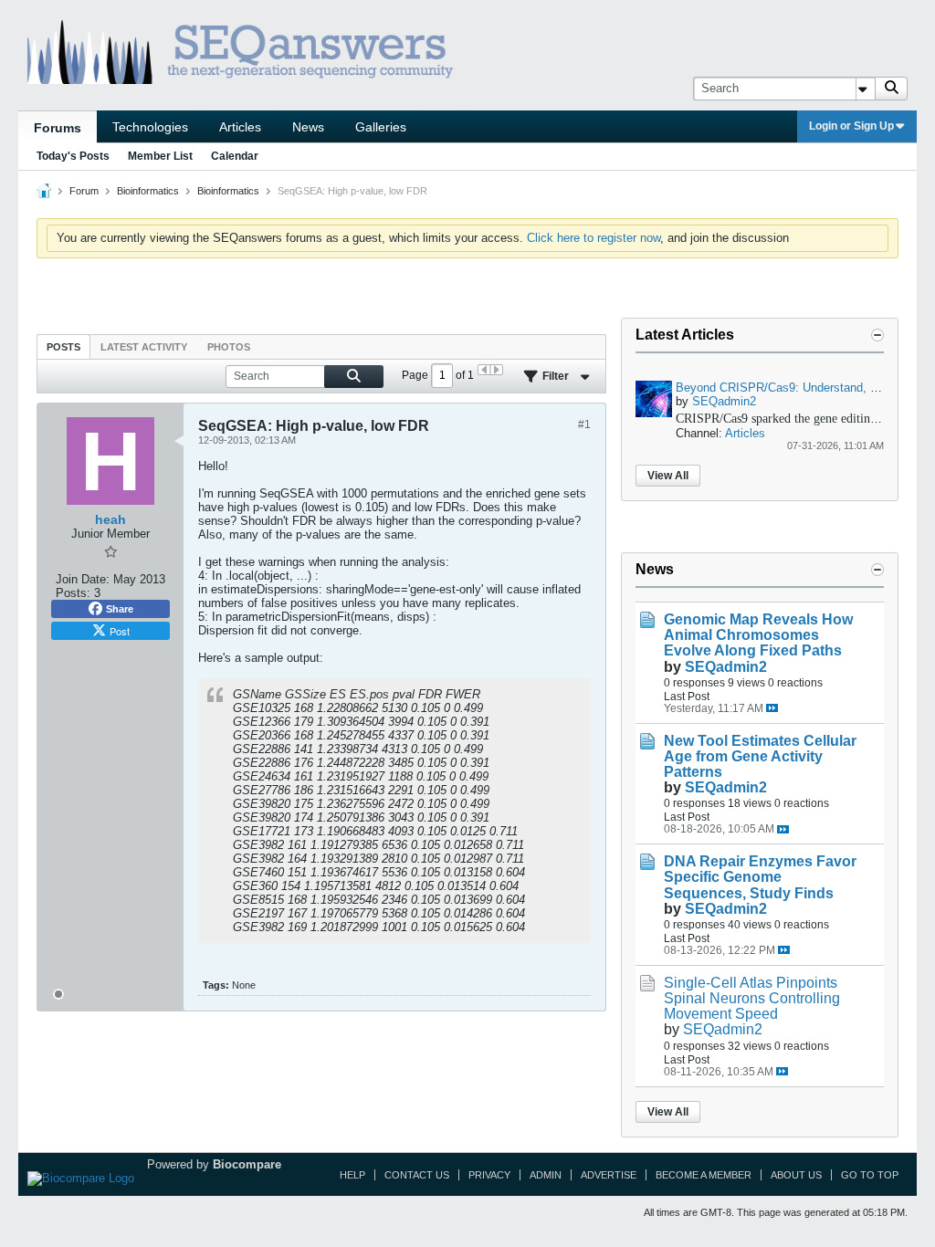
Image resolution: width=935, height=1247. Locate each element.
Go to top (869, 1174)
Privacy (489, 1174)
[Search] (891, 88)
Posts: (73, 593)
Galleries (380, 127)
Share (119, 608)
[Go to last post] (772, 708)
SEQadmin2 (724, 401)
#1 (584, 424)
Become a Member (703, 1174)
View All (667, 475)
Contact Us (416, 1174)
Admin (546, 1174)
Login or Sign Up (851, 126)
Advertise (608, 1174)
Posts (63, 346)
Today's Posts (73, 156)
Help (352, 1174)
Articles (240, 127)
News (308, 127)
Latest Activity (143, 346)
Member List (160, 156)
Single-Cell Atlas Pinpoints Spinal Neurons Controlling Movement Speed (752, 998)
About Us (796, 1174)
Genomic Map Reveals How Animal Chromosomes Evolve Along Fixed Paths (758, 635)
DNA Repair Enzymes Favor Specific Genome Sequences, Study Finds (760, 877)
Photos (228, 346)
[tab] (63, 346)
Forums (57, 128)
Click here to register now (593, 238)
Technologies (150, 127)
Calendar (234, 156)
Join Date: (83, 579)
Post (120, 631)
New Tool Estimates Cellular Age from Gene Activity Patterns (760, 756)
